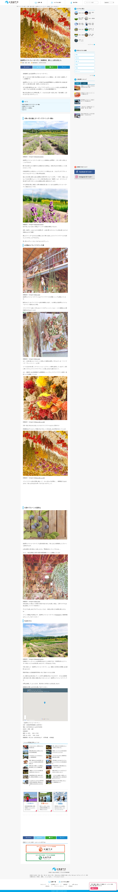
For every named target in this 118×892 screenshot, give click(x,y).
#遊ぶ (76, 54)
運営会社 (47, 886)
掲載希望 (65, 884)
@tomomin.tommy (38, 156)
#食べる (77, 61)
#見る (76, 64)
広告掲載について (55, 884)
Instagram (58, 614)
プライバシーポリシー (59, 886)
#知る (76, 68)
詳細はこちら (94, 888)
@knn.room (37, 294)
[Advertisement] (45, 495)
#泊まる (77, 57)
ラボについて (43, 884)
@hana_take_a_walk (39, 422)
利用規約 (70, 886)
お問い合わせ (75, 884)
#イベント (77, 71)
